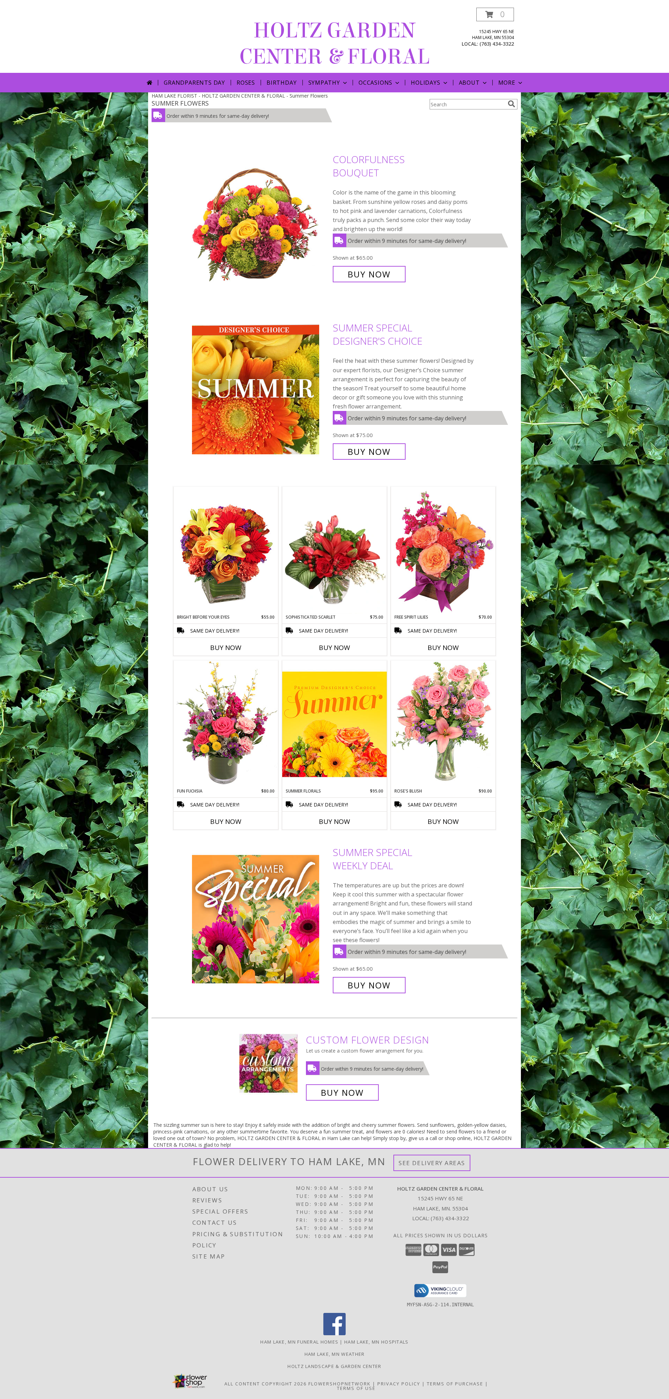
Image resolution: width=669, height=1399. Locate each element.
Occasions (375, 82)
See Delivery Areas (432, 1163)
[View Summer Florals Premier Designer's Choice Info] (334, 724)
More (506, 82)
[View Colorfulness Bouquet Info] (260, 217)
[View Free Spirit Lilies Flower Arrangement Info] (443, 550)
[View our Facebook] (334, 1333)
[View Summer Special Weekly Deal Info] (260, 919)
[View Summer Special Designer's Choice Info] (260, 390)
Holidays (425, 82)
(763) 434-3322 (496, 43)
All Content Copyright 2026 (265, 1384)
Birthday (282, 82)
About (469, 82)
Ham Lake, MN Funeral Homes (299, 1342)
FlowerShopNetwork (339, 1384)
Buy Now (369, 274)
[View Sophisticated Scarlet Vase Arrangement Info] (334, 550)
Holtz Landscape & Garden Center (334, 1366)
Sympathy (324, 82)
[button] (495, 14)
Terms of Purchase (455, 1384)
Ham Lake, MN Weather (335, 1354)
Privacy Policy (398, 1384)
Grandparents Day (194, 82)
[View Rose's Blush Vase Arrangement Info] (443, 724)
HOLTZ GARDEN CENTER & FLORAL (334, 43)
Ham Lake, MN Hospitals (376, 1342)
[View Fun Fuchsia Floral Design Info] (226, 724)
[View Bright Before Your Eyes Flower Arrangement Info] (226, 550)
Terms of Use (356, 1388)
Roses (246, 82)
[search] (511, 104)
